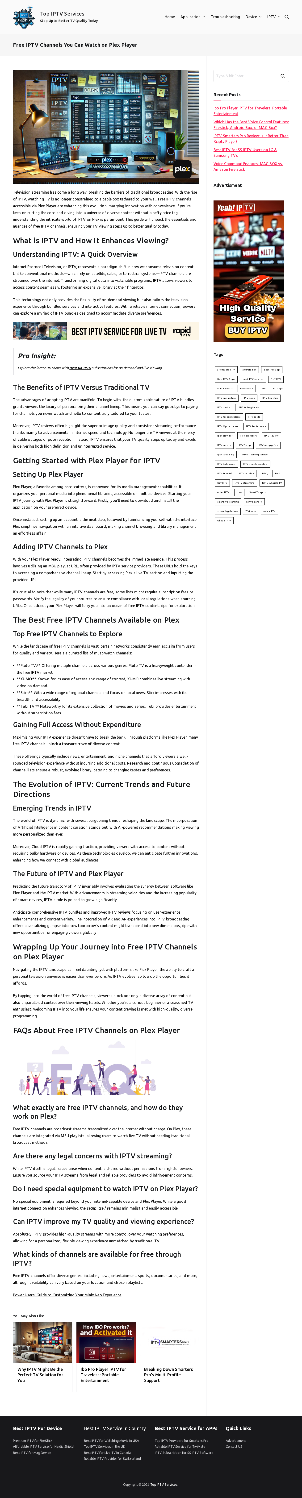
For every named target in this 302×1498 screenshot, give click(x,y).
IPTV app (278, 388)
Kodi (277, 473)
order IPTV (223, 492)
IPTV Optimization (228, 426)
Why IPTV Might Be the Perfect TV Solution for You (40, 1375)
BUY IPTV (276, 379)
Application (190, 17)
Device (251, 17)
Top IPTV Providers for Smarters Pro (182, 1441)
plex (239, 492)
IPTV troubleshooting (255, 464)
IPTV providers (248, 435)
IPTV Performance (256, 426)
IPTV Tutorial (224, 473)
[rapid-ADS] (106, 331)
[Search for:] (251, 76)
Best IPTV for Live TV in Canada (107, 1453)
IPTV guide (254, 417)
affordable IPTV (226, 369)
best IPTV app (272, 369)
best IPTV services (253, 379)
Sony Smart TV (254, 501)
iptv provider (224, 435)
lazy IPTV (222, 483)
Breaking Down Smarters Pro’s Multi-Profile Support (168, 1375)
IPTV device (223, 407)
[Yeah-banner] (249, 271)
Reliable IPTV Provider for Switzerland (112, 1459)
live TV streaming (245, 483)
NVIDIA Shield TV (272, 483)
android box (249, 369)
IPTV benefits (270, 398)
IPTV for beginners (248, 407)
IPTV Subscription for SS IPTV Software (184, 1453)
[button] (203, 16)
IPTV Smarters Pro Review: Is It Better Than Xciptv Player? (251, 139)
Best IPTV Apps (226, 379)
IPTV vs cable (246, 473)
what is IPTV (224, 520)
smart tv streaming (228, 501)
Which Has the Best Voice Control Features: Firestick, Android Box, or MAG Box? (251, 125)
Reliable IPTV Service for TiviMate (180, 1446)
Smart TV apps (257, 492)
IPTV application (226, 398)
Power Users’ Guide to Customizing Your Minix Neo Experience (67, 1295)
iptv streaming (225, 454)
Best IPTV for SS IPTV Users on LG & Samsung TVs (245, 153)
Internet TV (246, 388)
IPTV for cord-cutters (228, 417)
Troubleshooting (225, 17)
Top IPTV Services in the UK (104, 1446)
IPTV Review (271, 435)
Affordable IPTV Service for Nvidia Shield (43, 1446)
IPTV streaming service (255, 454)
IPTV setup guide (268, 445)
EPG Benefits (225, 388)
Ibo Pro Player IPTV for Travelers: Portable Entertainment (103, 1375)
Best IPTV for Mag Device (32, 1453)
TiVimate (251, 511)
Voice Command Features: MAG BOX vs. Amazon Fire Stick (248, 166)
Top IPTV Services (62, 14)
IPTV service (224, 445)
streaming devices (227, 511)
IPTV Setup (245, 445)
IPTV (271, 17)
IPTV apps (249, 398)
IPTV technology (226, 464)
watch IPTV (269, 511)
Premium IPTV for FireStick (32, 1441)
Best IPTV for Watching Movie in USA (111, 1441)
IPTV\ (264, 473)
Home (170, 17)
